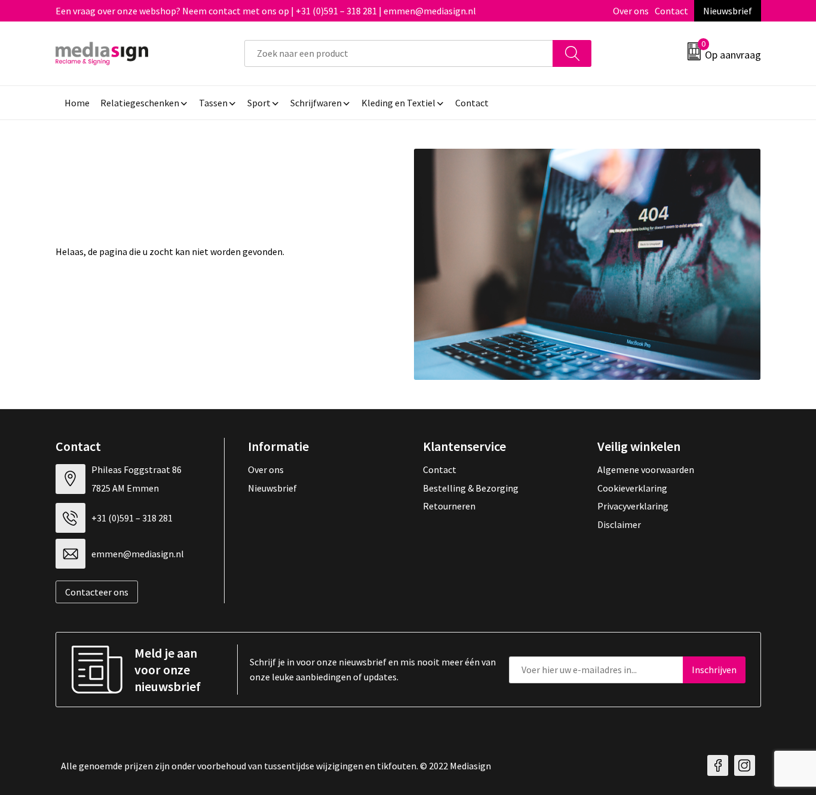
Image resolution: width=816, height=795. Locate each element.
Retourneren (449, 506)
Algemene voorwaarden (645, 469)
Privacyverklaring (632, 506)
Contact (671, 11)
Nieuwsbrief (727, 11)
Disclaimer (619, 524)
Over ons (631, 11)
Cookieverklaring (632, 488)
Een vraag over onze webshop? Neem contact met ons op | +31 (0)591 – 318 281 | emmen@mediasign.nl (266, 11)
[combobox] (398, 53)
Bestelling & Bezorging (471, 488)
